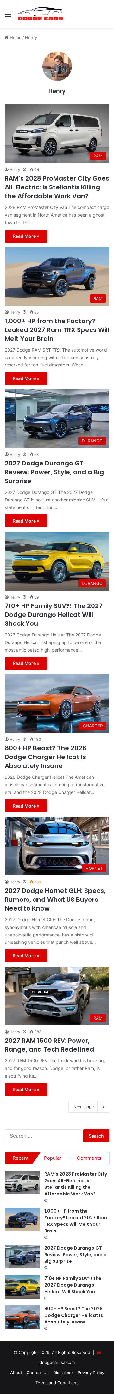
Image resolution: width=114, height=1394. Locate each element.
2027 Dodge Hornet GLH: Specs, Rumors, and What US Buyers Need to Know (55, 899)
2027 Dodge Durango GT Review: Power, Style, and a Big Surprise (54, 472)
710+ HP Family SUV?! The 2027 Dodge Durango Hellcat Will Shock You (54, 614)
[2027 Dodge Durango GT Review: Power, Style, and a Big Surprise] (22, 1256)
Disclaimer (63, 1372)
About (16, 1372)
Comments (89, 1158)
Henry (57, 91)
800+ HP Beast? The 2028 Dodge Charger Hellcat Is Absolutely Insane (45, 757)
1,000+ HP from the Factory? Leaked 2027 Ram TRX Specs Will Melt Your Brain (57, 329)
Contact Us (38, 1372)
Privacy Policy (91, 1372)
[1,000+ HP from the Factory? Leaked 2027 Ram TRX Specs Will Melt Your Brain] (22, 1219)
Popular (52, 1158)
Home (15, 37)
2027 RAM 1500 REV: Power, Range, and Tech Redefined (49, 1045)
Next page (83, 1106)
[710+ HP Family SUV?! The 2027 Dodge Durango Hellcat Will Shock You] (22, 1287)
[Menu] (8, 16)
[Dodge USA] (40, 13)
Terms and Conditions (57, 1382)
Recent (20, 1158)
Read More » (26, 236)
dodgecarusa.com (57, 1362)
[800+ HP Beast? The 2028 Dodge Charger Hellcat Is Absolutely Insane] (22, 1317)
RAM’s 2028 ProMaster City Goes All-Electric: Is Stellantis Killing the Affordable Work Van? (57, 187)
